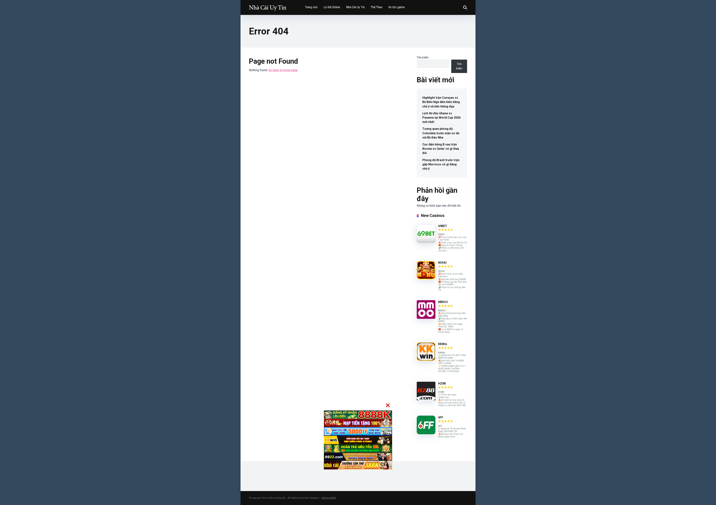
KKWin (442, 344)
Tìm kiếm (422, 57)
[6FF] (426, 433)
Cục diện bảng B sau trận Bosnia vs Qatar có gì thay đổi (440, 149)
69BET (442, 226)
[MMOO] (426, 318)
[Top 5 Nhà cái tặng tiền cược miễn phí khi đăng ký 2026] (267, 6)
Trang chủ (311, 7)
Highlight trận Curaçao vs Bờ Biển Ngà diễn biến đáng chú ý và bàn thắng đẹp (441, 102)
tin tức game (396, 7)
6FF (440, 417)
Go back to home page (283, 70)
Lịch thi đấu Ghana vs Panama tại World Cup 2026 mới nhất (441, 118)
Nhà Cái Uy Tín (355, 7)
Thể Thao (376, 7)
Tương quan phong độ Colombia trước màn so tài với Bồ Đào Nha (440, 133)
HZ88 (442, 383)
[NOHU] (426, 278)
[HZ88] (426, 399)
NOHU (442, 262)
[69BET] (426, 242)
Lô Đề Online (332, 7)
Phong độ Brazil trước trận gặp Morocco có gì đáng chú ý (440, 164)
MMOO (443, 302)
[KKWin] (426, 360)
